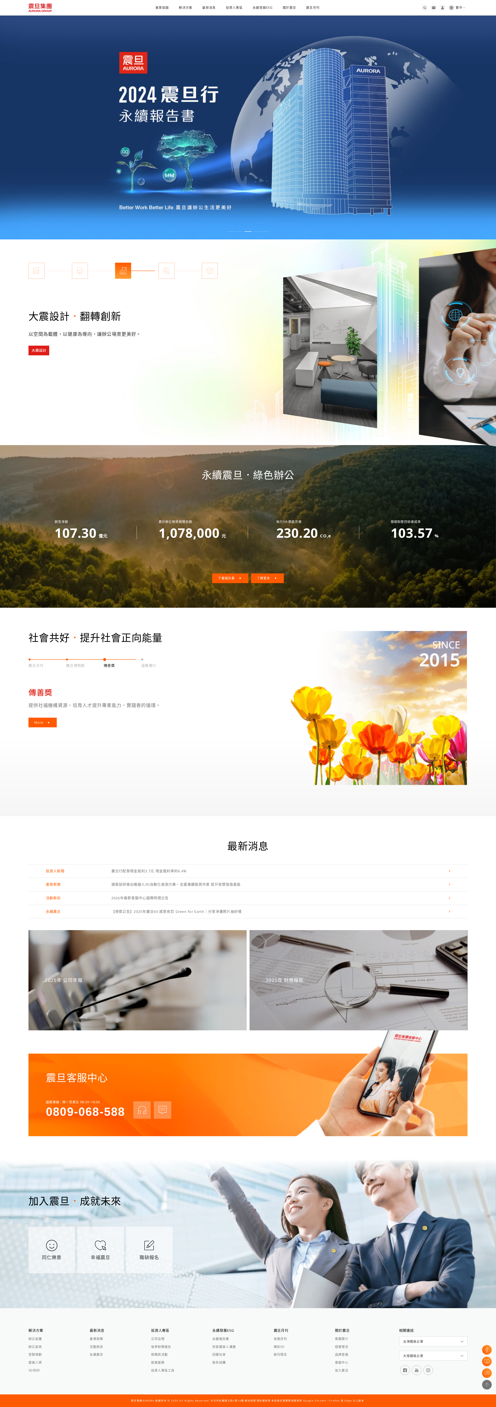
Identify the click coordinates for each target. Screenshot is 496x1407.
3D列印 (34, 1370)
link (248, 871)
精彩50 (279, 1347)
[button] (230, 231)
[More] (330, 346)
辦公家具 (35, 1347)
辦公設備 (35, 1339)
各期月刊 (280, 1339)
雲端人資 (35, 1362)
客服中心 (341, 1362)
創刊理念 (280, 1354)
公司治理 (157, 1339)
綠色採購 (219, 1362)
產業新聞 (96, 1339)
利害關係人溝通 (224, 1347)
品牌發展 (341, 1354)
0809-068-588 (85, 1111)
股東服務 (157, 1362)
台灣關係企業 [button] (413, 1341)
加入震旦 (341, 1370)
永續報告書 (220, 1339)
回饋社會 (219, 1354)
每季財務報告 (161, 1347)
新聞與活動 (159, 1354)
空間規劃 (35, 1354)
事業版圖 (162, 7)
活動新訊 (96, 1347)
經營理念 (341, 1347)
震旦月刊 (312, 7)
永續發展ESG (263, 7)
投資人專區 (234, 7)
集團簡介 (341, 1339)
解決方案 (185, 7)
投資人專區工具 (163, 1370)
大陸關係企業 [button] (413, 1356)
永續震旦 (96, 1354)
